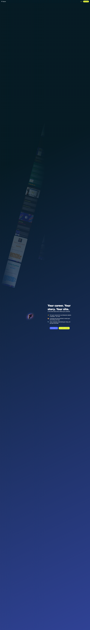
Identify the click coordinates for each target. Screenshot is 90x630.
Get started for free (64, 328)
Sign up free (86, 1)
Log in (81, 1)
